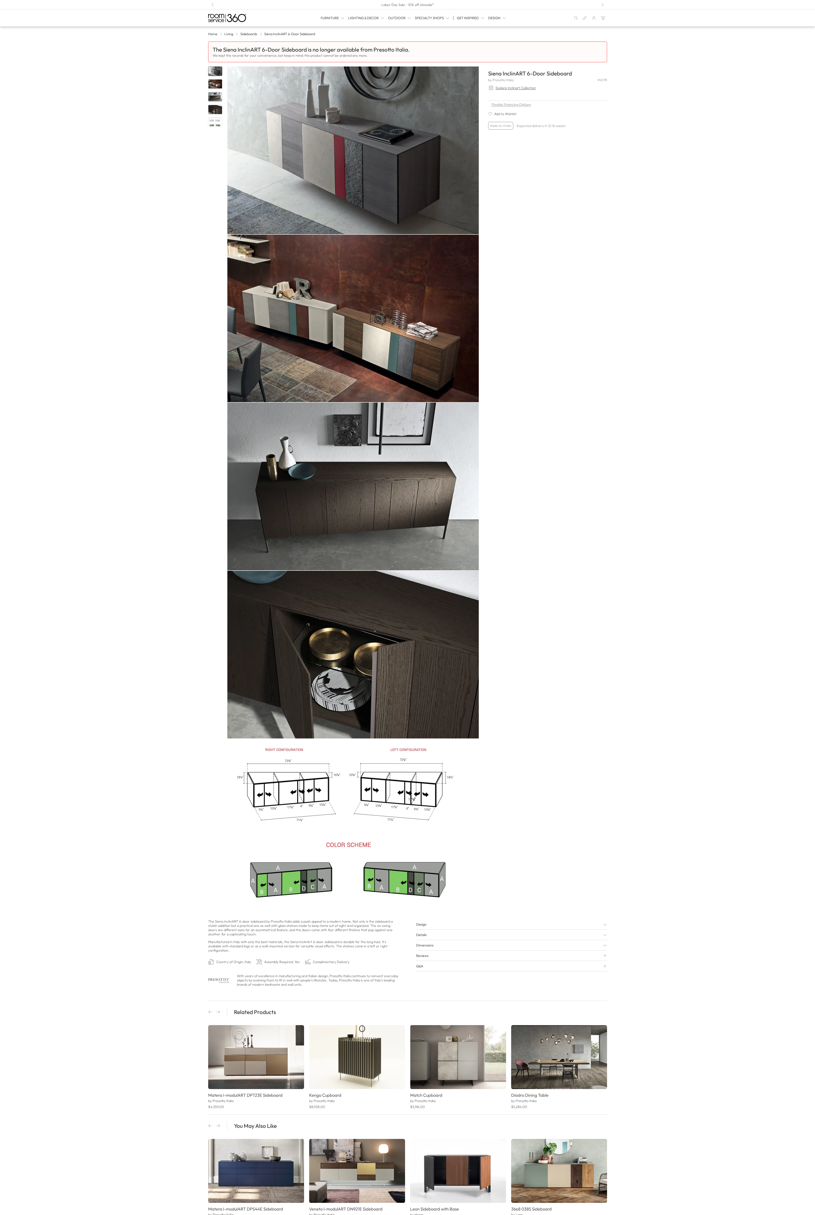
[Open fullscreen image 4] (353, 654)
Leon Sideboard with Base (434, 1209)
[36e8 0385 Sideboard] (559, 1171)
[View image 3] (215, 96)
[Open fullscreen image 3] (353, 486)
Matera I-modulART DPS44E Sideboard (245, 1209)
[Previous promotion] (213, 4)
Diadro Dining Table (529, 1095)
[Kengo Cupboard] (357, 1057)
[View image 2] (215, 84)
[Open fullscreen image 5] (353, 823)
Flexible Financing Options (511, 104)
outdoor (396, 18)
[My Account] (594, 18)
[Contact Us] (584, 18)
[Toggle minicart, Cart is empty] (603, 18)
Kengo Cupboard (325, 1095)
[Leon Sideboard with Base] (458, 1171)
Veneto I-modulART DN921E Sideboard (345, 1209)
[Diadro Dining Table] (559, 1057)
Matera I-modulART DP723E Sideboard (245, 1095)
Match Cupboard (426, 1095)
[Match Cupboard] (458, 1057)
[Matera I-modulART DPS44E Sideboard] (256, 1171)
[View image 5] (215, 122)
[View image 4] (215, 109)
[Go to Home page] (236, 18)
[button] (210, 1012)
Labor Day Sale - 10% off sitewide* (407, 5)
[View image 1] (215, 71)
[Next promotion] (602, 4)
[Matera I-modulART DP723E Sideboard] (256, 1057)
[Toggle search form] (576, 18)
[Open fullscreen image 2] (353, 318)
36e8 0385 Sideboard (531, 1209)
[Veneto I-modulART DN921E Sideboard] (357, 1171)
